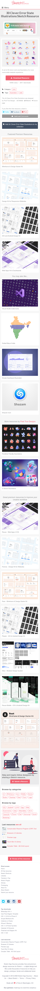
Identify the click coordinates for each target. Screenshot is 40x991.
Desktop (12, 797)
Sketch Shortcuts (6, 873)
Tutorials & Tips (5, 878)
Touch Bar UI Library (14, 842)
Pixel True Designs (9, 101)
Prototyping (4, 885)
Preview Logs (11, 837)
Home (3, 869)
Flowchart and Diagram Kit (9, 930)
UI (4, 794)
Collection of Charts (7, 921)
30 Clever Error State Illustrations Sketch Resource (20, 14)
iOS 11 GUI (4, 933)
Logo (30, 797)
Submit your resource (7, 892)
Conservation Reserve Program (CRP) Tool (21, 829)
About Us (4, 888)
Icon (17, 794)
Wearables (22, 811)
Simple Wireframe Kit (7, 919)
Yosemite (6, 814)
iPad (19, 814)
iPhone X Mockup (6, 923)
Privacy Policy (31, 978)
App (22, 807)
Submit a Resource (21, 781)
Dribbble (20, 101)
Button (5, 797)
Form (24, 797)
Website (28, 101)
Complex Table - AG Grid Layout (18, 846)
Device (30, 794)
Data (15, 811)
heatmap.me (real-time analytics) (25, 988)
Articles (3, 883)
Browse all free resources (21, 859)
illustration (13, 93)
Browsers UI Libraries (14, 833)
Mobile (23, 794)
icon (14, 89)
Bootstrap (6, 817)
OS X (30, 811)
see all (18, 824)
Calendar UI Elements (7, 928)
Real (19, 797)
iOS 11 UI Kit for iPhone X (9, 916)
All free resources (6, 871)
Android (10, 807)
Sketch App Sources (25, 976)
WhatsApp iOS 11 (6, 911)
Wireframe (10, 794)
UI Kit (17, 807)
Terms (22, 978)
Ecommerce (7, 811)
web (20, 93)
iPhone (13, 814)
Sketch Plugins (5, 880)
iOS (4, 807)
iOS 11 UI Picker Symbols (9, 926)
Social (34, 814)
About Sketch (5, 890)
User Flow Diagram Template (9, 914)
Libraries (3, 876)
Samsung (27, 814)
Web (27, 807)
